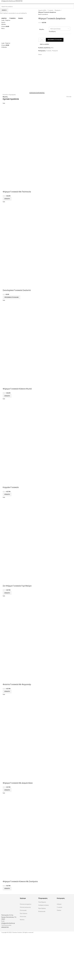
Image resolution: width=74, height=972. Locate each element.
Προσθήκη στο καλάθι (55, 39)
